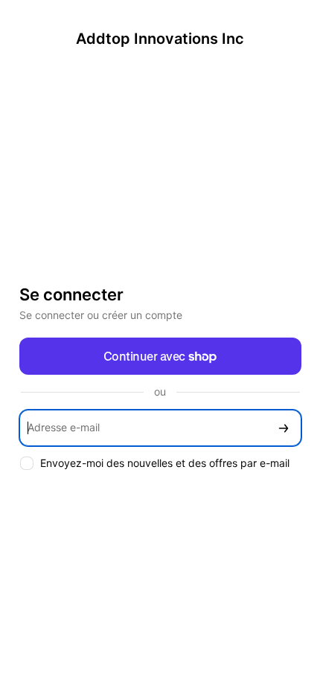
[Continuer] (283, 428)
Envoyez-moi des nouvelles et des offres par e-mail (164, 463)
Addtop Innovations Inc (160, 39)
